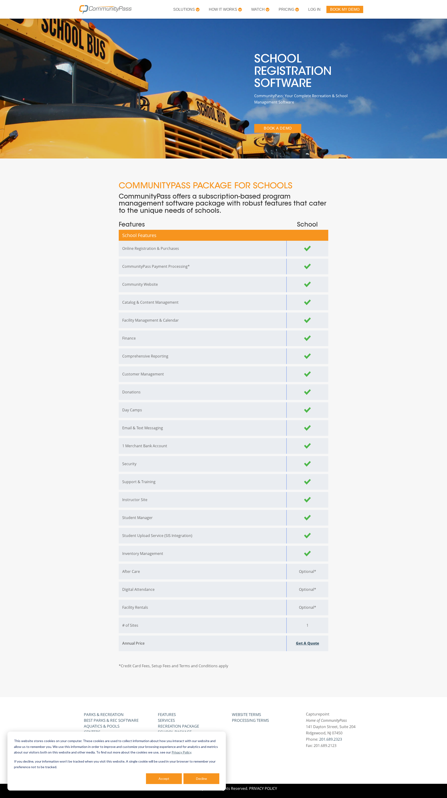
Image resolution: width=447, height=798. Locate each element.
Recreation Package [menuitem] (178, 726)
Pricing (287, 9)
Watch (258, 9)
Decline (201, 779)
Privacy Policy (181, 752)
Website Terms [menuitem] (246, 714)
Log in (314, 9)
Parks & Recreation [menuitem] (104, 714)
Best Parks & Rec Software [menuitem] (111, 720)
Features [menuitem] (167, 714)
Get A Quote (307, 643)
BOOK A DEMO (278, 128)
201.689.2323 (330, 739)
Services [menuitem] (166, 720)
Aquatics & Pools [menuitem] (101, 726)
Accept (164, 779)
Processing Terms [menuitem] (250, 720)
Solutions (184, 9)
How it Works (223, 9)
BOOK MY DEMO (344, 9)
